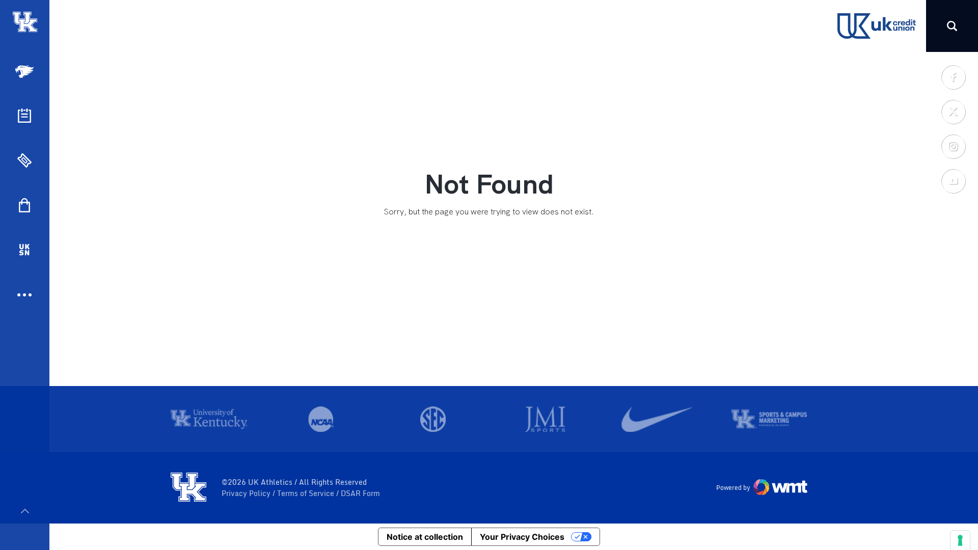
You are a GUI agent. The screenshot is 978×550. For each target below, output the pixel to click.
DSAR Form (360, 493)
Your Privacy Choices (522, 537)
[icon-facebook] (953, 77)
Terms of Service (306, 493)
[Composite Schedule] (24, 115)
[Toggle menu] (24, 511)
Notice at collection (425, 537)
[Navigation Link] (25, 71)
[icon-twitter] (953, 111)
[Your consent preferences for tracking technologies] (960, 540)
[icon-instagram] (953, 146)
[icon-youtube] (953, 181)
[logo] (188, 488)
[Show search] (952, 26)
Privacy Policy (247, 493)
